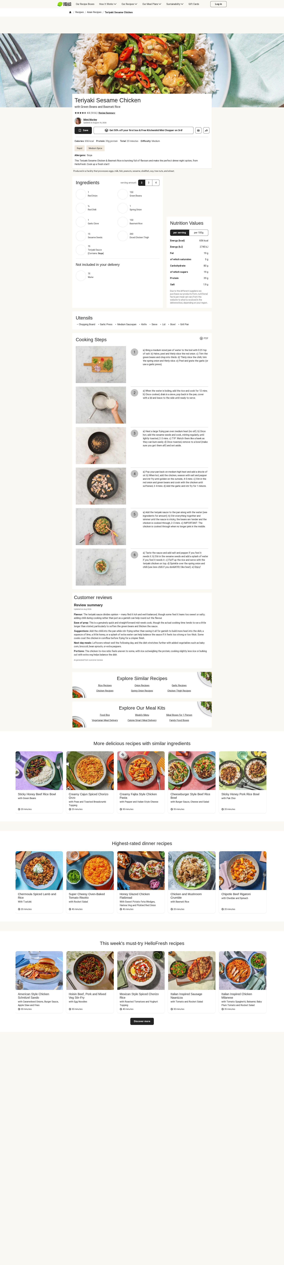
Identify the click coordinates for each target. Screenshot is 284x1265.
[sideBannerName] (189, 194)
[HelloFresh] (64, 4)
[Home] (70, 12)
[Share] (206, 130)
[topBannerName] (142, 25)
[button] (117, 183)
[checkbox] (76, 113)
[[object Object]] (198, 130)
